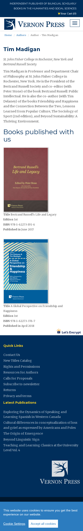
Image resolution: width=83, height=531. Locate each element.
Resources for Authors (20, 372)
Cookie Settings (14, 523)
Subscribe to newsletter (21, 384)
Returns (9, 390)
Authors (21, 35)
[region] (41, 516)
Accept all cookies (43, 523)
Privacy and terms (17, 396)
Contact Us (11, 355)
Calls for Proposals (17, 378)
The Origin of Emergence (23, 433)
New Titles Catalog (17, 361)
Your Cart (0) (68, 13)
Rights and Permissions (21, 367)
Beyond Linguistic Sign (21, 439)
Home (8, 35)
